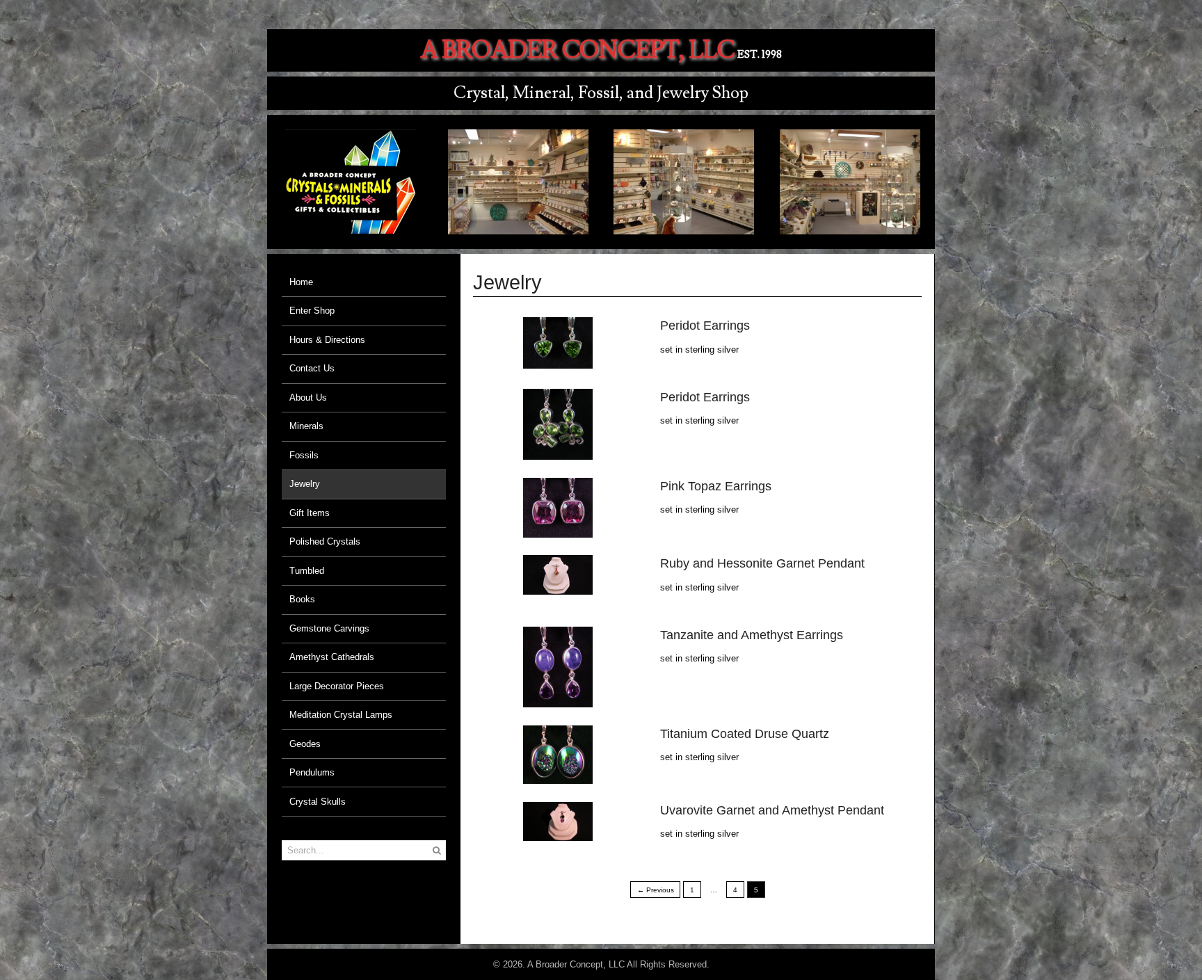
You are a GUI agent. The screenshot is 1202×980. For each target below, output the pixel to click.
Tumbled (306, 570)
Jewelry (304, 484)
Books (302, 599)
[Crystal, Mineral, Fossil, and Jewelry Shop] (352, 227)
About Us (308, 397)
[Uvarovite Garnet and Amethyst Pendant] (558, 834)
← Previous (655, 890)
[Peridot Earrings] (558, 361)
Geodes (305, 744)
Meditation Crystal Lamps (340, 714)
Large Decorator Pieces (336, 686)
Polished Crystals (324, 541)
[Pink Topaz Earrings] (558, 530)
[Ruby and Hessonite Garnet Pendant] (558, 587)
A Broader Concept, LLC (577, 50)
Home (301, 282)
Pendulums (312, 772)
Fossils (304, 455)
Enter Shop (312, 310)
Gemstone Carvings (329, 628)
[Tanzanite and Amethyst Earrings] (558, 701)
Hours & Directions (327, 340)
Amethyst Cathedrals (331, 657)
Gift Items (309, 513)
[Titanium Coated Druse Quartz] (558, 777)
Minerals (306, 426)
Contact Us (312, 368)
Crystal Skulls (317, 801)
